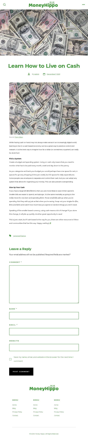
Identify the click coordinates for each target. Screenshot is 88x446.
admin (36, 74)
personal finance (19, 236)
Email (13, 325)
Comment (15, 262)
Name (13, 309)
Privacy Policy (17, 412)
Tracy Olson (19, 137)
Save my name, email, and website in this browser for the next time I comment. (43, 359)
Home (14, 405)
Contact (15, 415)
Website (14, 341)
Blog (14, 408)
